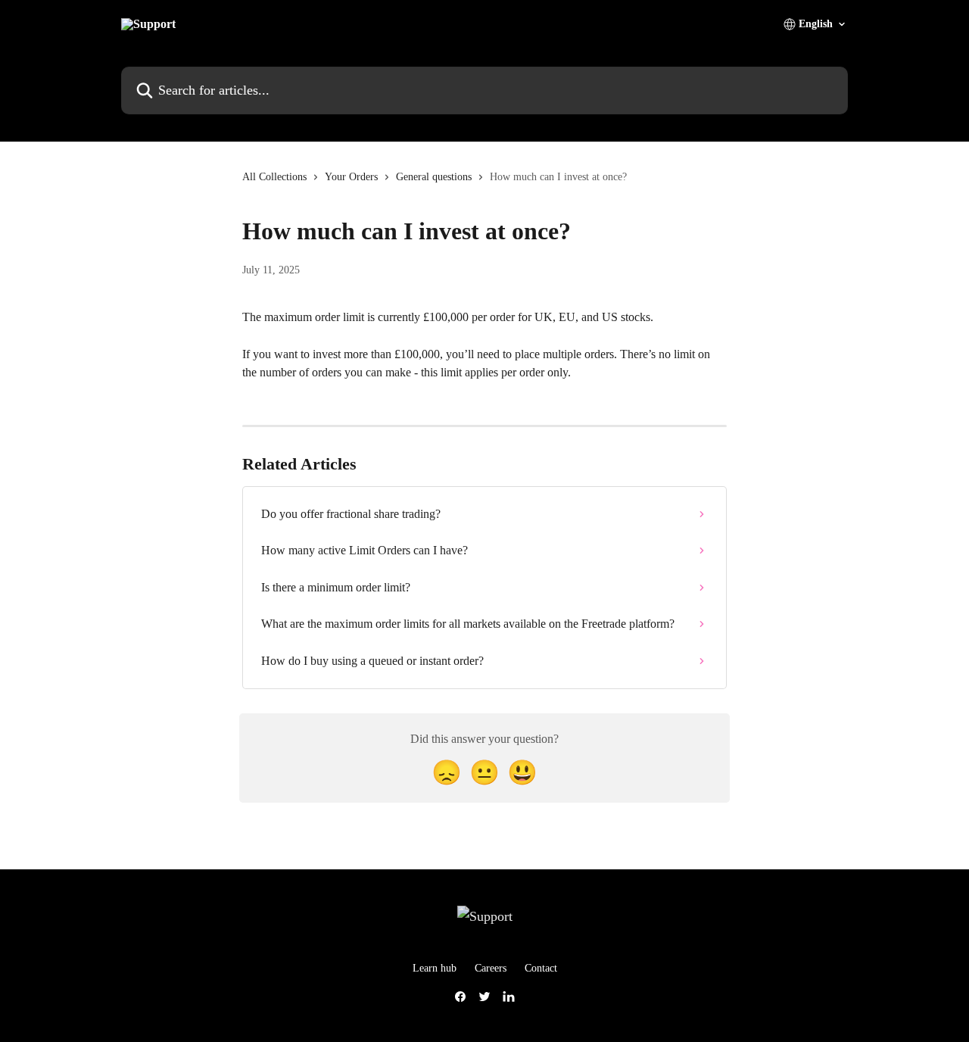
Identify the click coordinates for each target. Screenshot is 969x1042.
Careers (490, 968)
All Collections (274, 177)
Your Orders (351, 177)
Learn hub (434, 968)
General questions (434, 177)
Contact (541, 968)
